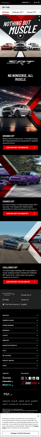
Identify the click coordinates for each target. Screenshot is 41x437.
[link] (6, 2)
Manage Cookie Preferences (20, 433)
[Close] (38, 416)
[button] (26, 2)
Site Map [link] (6, 300)
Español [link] (24, 304)
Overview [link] (5, 12)
